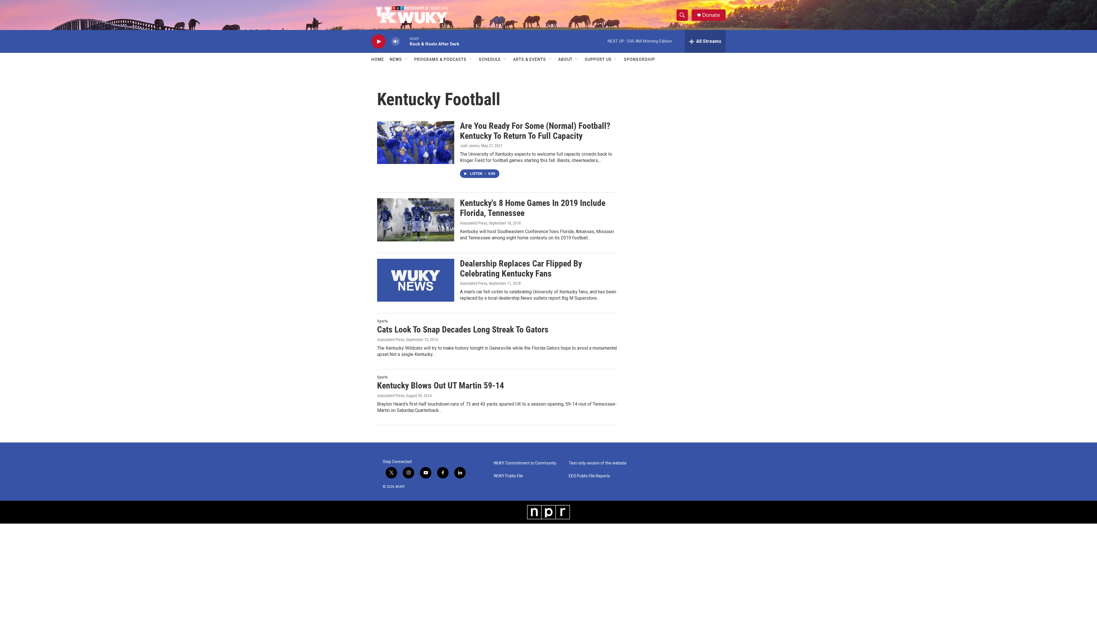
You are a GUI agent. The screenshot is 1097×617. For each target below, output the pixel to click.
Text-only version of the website (597, 463)
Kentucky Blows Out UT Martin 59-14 (440, 385)
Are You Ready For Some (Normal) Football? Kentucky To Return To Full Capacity (535, 131)
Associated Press (473, 223)
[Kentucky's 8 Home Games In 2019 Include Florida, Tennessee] (415, 219)
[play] (378, 41)
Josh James (469, 145)
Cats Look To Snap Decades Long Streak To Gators (462, 329)
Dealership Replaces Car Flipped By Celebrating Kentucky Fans (521, 269)
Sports (382, 321)
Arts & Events (529, 59)
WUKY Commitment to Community (525, 463)
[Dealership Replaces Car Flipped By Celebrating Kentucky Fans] (415, 280)
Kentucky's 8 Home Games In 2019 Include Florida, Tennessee (532, 208)
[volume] (396, 41)
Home (377, 59)
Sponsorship (639, 59)
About (565, 59)
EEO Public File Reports (589, 476)
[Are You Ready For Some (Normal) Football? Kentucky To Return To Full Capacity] (415, 142)
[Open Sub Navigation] (406, 59)
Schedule (490, 59)
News (396, 59)
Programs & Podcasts (440, 59)
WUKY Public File (508, 476)
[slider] (405, 41)
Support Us (598, 59)
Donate (711, 15)
